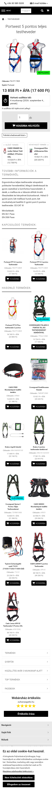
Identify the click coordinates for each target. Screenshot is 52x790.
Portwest (11, 85)
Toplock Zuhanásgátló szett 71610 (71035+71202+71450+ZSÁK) (14, 566)
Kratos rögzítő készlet (13, 447)
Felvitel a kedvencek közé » (14, 135)
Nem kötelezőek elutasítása (19, 777)
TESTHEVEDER (13, 19)
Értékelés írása (26, 713)
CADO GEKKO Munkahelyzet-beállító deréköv (39, 506)
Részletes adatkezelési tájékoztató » (18, 771)
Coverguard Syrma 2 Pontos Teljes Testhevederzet (13, 506)
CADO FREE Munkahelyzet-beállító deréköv (13, 389)
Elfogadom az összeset (18, 784)
